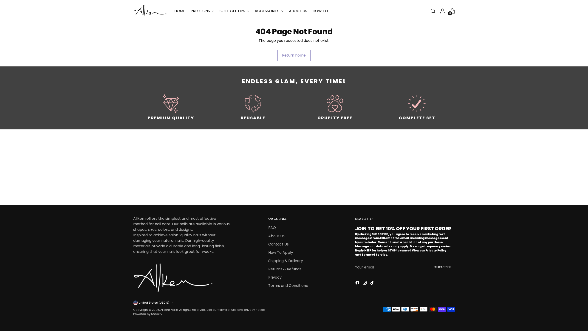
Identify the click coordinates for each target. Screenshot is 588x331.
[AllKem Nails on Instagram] (365, 283)
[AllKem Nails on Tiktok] (372, 283)
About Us (276, 236)
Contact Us (278, 244)
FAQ (272, 227)
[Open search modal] (433, 11)
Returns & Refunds (284, 269)
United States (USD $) (154, 303)
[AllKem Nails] (150, 11)
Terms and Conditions (288, 285)
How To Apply (280, 252)
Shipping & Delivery (285, 260)
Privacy (275, 277)
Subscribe (443, 267)
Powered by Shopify (147, 314)
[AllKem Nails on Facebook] (358, 283)
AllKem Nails (169, 310)
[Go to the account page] (442, 11)
